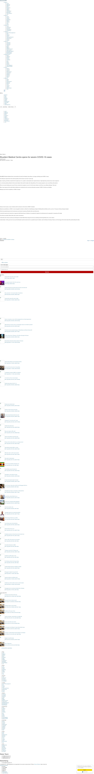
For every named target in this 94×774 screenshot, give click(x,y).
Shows (8, 63)
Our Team (4, 751)
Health (8, 8)
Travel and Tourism (10, 37)
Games (8, 58)
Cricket (8, 18)
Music (8, 55)
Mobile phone (9, 71)
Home (6, 94)
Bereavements (9, 52)
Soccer (8, 17)
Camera (8, 69)
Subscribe (47, 272)
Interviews (8, 43)
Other (7, 24)
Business (6, 25)
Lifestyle (5, 31)
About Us (3, 749)
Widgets (3, 746)
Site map (3, 747)
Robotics (8, 74)
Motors (8, 68)
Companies (8, 27)
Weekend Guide (9, 66)
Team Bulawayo (9, 65)
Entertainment (6, 54)
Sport (7, 80)
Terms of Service (37, 764)
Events (8, 64)
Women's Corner (9, 48)
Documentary (9, 87)
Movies (8, 57)
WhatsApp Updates (10, 51)
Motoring (8, 82)
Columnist (8, 42)
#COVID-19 (9, 239)
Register (92, 240)
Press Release (9, 13)
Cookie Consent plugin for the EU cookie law (84, 771)
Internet (8, 70)
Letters (8, 45)
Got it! (85, 770)
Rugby (8, 20)
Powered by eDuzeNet (4, 765)
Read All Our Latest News (7, 648)
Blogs (7, 46)
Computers (8, 72)
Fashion (8, 34)
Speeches (8, 44)
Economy (8, 28)
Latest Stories (6, 104)
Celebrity (8, 56)
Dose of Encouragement (11, 32)
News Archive (4, 745)
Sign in (88, 240)
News (5, 2)
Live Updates (5, 262)
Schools (8, 21)
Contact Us (4, 750)
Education (8, 7)
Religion (8, 10)
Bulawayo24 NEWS (3, 0)
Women (8, 83)
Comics (8, 39)
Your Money (9, 30)
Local (7, 3)
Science (8, 76)
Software (8, 73)
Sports (5, 15)
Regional (8, 4)
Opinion (5, 41)
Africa (7, 6)
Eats (7, 33)
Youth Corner (9, 50)
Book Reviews (9, 53)
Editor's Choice (11, 106)
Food (7, 84)
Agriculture (8, 12)
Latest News (5, 106)
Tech (5, 67)
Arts (7, 60)
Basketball (8, 19)
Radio (8, 61)
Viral (7, 89)
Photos (8, 40)
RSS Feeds (4, 748)
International (9, 11)
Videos (5, 78)
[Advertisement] (47, 131)
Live (7, 14)
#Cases (13, 239)
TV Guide (8, 59)
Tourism (8, 85)
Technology (6, 102)
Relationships (9, 38)
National (8, 5)
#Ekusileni (5, 239)
